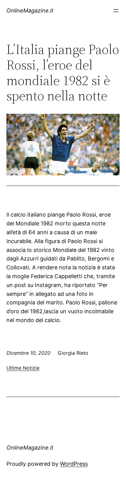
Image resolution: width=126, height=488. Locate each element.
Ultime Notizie (22, 368)
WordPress (74, 464)
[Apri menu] (116, 10)
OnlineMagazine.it (30, 10)
